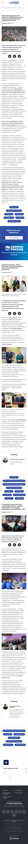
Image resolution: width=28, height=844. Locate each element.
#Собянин (19, 498)
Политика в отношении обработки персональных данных (14, 829)
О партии (5, 790)
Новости (20, 7)
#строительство (19, 494)
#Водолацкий (20, 744)
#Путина (8, 214)
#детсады (19, 491)
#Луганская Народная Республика (14, 484)
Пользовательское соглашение (14, 826)
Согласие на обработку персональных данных (14, 831)
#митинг (19, 214)
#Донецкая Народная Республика (14, 480)
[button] (10, 777)
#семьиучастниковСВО (14, 741)
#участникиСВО (13, 737)
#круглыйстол (19, 734)
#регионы (20, 217)
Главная (3, 7)
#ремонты (7, 494)
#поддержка (8, 217)
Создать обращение (14, 238)
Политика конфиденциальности (14, 827)
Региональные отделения (6, 793)
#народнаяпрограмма (14, 487)
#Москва (14, 477)
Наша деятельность (12, 7)
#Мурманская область (14, 210)
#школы (9, 491)
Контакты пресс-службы (7, 797)
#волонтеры (8, 744)
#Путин (9, 498)
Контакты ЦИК (19, 793)
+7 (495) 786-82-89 (14, 804)
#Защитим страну (14, 221)
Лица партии (18, 790)
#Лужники (14, 207)
